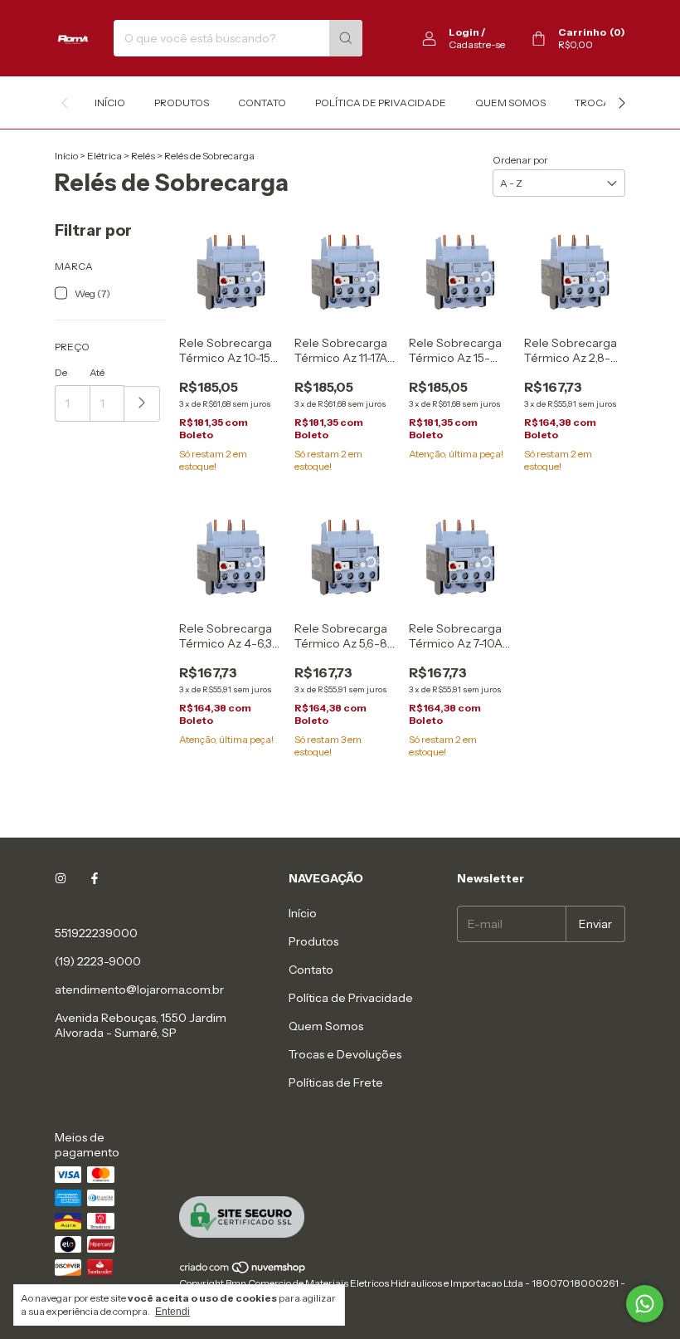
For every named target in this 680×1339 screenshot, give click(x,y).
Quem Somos (510, 102)
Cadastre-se (477, 44)
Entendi (172, 1311)
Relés (143, 155)
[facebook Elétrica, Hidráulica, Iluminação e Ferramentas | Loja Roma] (94, 878)
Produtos (181, 102)
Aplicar (142, 404)
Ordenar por (520, 160)
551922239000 (96, 933)
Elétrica (104, 155)
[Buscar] (345, 38)
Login (464, 32)
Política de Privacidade (380, 102)
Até (97, 372)
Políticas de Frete (336, 1082)
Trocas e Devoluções (345, 1054)
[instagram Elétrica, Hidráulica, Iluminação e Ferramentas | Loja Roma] (60, 878)
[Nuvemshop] (243, 1270)
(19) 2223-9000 (98, 961)
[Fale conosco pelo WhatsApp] (644, 1303)
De (61, 372)
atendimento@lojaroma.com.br (139, 989)
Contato (262, 102)
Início (110, 102)
